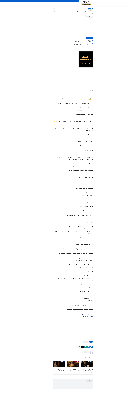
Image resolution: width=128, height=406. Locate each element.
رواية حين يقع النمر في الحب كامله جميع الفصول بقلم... (60, 370)
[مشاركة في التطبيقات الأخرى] (79, 347)
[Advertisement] (73, 29)
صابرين (89, 16)
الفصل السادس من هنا (86, 314)
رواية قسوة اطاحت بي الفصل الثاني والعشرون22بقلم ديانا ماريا (81, 41)
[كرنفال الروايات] (86, 3)
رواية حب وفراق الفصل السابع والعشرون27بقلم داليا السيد (73, 370)
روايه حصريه (90, 8)
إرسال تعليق (89, 380)
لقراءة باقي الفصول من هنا (88, 316)
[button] (88, 347)
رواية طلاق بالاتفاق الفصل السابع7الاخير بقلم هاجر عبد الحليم (88, 371)
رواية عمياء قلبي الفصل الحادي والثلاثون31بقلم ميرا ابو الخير (82, 44)
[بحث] (35, 4)
